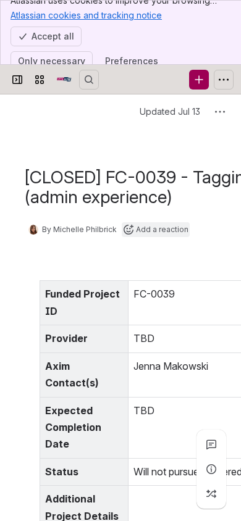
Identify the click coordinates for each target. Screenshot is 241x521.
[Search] (89, 80)
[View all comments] (211, 444)
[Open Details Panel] (211, 469)
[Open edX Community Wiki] (64, 80)
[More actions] (220, 112)
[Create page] (211, 494)
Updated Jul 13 (170, 111)
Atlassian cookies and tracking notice (86, 15)
